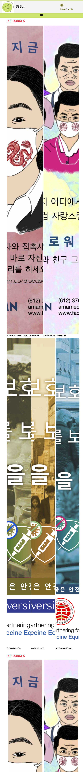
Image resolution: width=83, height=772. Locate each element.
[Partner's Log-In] (61, 5)
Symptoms (17, 335)
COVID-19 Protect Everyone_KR (55, 335)
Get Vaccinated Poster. (64, 648)
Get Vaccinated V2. (14, 648)
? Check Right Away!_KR (30, 335)
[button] (41, 15)
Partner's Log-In (66, 9)
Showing (10, 335)
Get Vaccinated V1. (38, 648)
